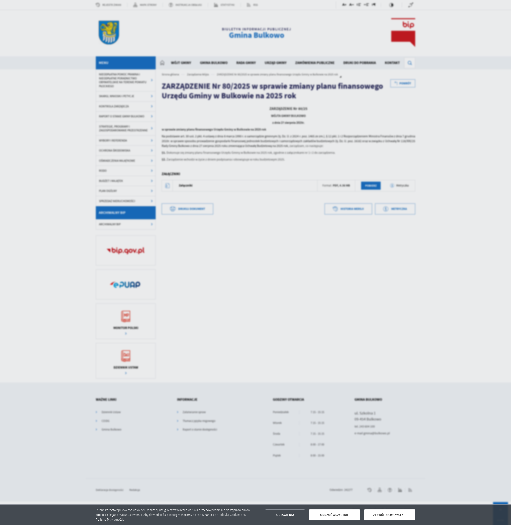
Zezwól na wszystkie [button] (389, 515)
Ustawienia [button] (285, 515)
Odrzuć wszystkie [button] (334, 515)
